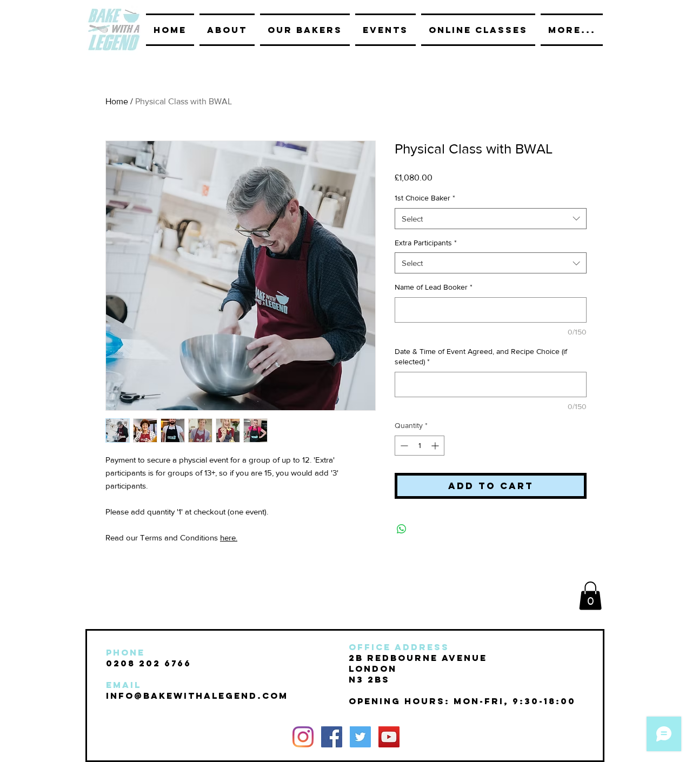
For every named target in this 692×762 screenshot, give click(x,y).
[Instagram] (303, 736)
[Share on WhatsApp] (401, 529)
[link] (590, 595)
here (228, 537)
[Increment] (436, 445)
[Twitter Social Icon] (360, 736)
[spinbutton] (419, 445)
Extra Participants (426, 242)
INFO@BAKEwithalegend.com (197, 695)
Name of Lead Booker (434, 287)
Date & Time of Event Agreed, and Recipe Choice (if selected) (481, 356)
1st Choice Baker (425, 197)
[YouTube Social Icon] (389, 736)
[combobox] (491, 218)
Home (116, 101)
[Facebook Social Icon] (331, 736)
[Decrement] (403, 445)
